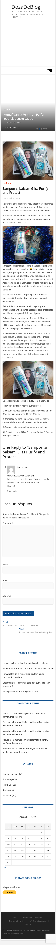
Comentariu (9, 523)
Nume (6, 564)
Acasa (15, 918)
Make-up (7, 784)
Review (7, 110)
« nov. (5, 867)
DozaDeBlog (25, 7)
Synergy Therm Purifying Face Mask (20, 691)
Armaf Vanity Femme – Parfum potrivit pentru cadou (25, 117)
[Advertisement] (28, 45)
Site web (7, 595)
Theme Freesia (31, 930)
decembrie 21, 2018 (12, 198)
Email (6, 580)
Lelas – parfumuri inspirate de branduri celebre (25, 663)
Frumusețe (8, 779)
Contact (28, 924)
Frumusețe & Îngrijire (16, 921)
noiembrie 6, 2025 (13, 123)
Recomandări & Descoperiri (32, 918)
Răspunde (12, 491)
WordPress (42, 930)
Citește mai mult (13, 127)
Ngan (18, 467)
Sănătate (7, 183)
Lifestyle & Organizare (38, 921)
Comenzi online (10, 774)
